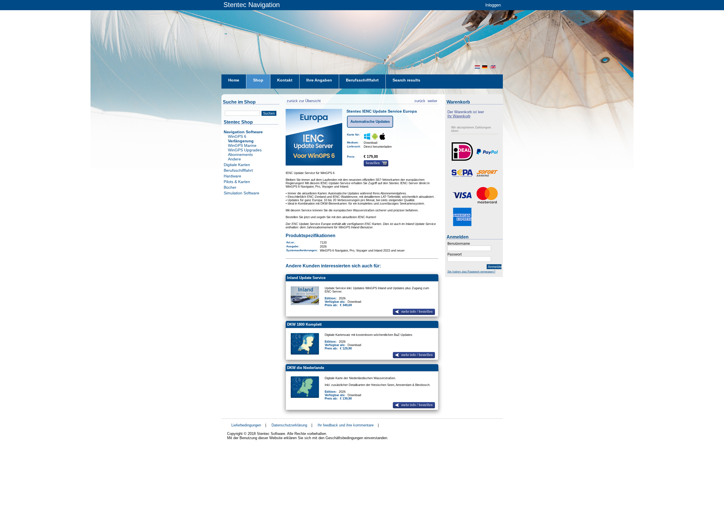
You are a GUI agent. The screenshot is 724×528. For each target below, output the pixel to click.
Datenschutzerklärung (289, 425)
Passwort (454, 254)
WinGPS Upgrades (245, 150)
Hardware (232, 176)
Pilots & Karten (237, 181)
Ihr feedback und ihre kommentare (346, 425)
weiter (432, 100)
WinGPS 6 (237, 136)
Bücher (230, 187)
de (485, 66)
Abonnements (240, 154)
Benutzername (458, 244)
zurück (419, 100)
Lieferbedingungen (246, 425)
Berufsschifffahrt (238, 170)
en (493, 66)
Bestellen (373, 163)
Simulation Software (241, 193)
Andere (234, 159)
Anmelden (495, 267)
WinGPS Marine (242, 145)
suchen (269, 113)
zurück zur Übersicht (303, 100)
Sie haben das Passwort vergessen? (471, 271)
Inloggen (493, 5)
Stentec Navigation (251, 4)
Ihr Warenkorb (458, 116)
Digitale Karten (237, 164)
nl (477, 66)
